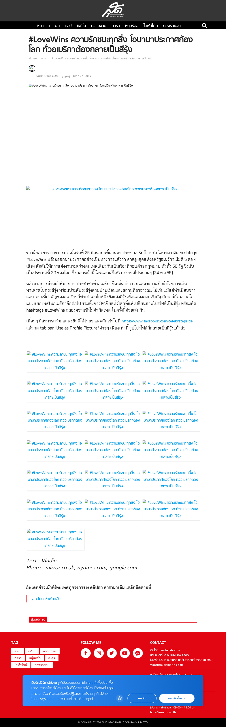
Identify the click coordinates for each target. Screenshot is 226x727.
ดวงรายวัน (172, 26)
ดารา (115, 26)
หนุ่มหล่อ (131, 26)
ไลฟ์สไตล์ (151, 26)
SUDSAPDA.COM (47, 76)
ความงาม (98, 26)
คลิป (68, 26)
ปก (57, 26)
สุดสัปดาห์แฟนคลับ (46, 599)
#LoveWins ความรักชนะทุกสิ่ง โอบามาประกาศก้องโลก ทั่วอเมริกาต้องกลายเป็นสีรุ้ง (102, 59)
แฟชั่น (81, 26)
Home (33, 59)
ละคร (51, 658)
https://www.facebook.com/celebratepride (157, 321)
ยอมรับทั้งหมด (177, 698)
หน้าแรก (43, 26)
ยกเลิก (142, 698)
